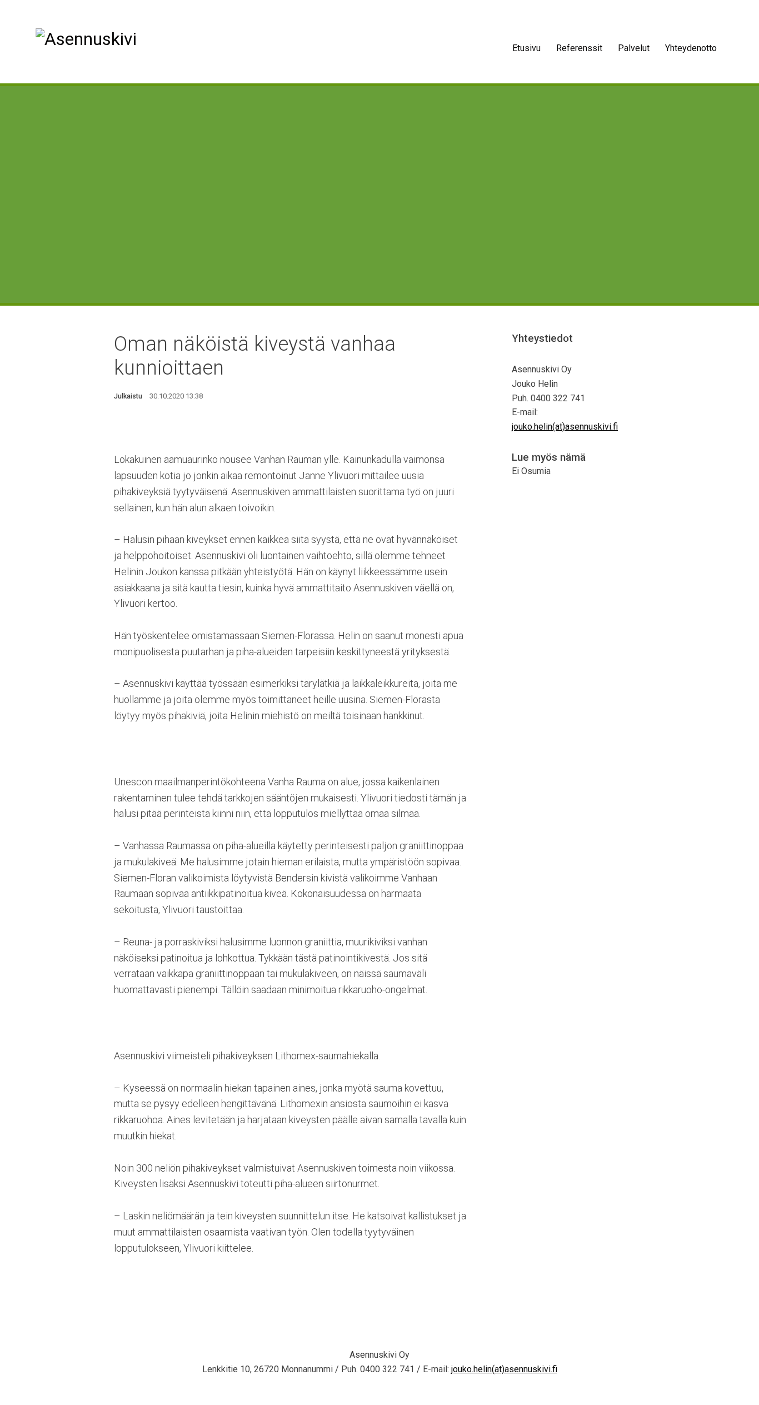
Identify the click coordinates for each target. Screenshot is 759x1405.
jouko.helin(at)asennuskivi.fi (565, 426)
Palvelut (634, 48)
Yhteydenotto (691, 48)
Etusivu (526, 48)
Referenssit (579, 48)
